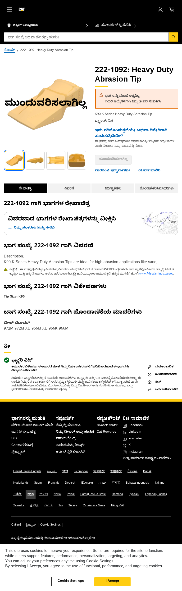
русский (134, 494)
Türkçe (72, 506)
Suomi (38, 483)
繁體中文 (116, 472)
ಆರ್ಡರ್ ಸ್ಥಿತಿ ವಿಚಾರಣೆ (70, 452)
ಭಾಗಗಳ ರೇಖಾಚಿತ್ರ (23, 432)
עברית (102, 483)
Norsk (57, 494)
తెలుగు (48, 506)
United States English (27, 472)
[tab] (14, 160)
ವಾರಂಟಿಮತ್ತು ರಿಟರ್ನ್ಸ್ (70, 445)
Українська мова (94, 506)
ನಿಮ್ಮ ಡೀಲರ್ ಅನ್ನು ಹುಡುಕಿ (75, 432)
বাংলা (65, 472)
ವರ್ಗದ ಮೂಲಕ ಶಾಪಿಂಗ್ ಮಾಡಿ (32, 425)
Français (53, 483)
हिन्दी (116, 483)
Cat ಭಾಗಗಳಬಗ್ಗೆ (22, 445)
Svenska (18, 506)
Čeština (132, 472)
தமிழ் (34, 506)
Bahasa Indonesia (137, 483)
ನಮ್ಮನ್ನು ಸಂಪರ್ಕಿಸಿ (68, 425)
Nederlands (20, 483)
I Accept (112, 581)
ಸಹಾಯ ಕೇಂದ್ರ (66, 439)
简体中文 (99, 472)
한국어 (43, 494)
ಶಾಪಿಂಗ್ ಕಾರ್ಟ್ (107, 425)
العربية (52, 472)
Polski (71, 494)
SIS (14, 439)
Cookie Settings (50, 525)
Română (117, 494)
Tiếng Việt (117, 506)
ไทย (61, 506)
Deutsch (70, 483)
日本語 (17, 494)
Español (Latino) (156, 494)
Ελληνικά (87, 483)
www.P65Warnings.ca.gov (156, 274)
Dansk (147, 472)
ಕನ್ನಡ (30, 494)
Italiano (159, 483)
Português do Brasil (93, 494)
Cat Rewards (106, 432)
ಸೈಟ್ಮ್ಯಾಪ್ (18, 452)
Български (81, 472)
